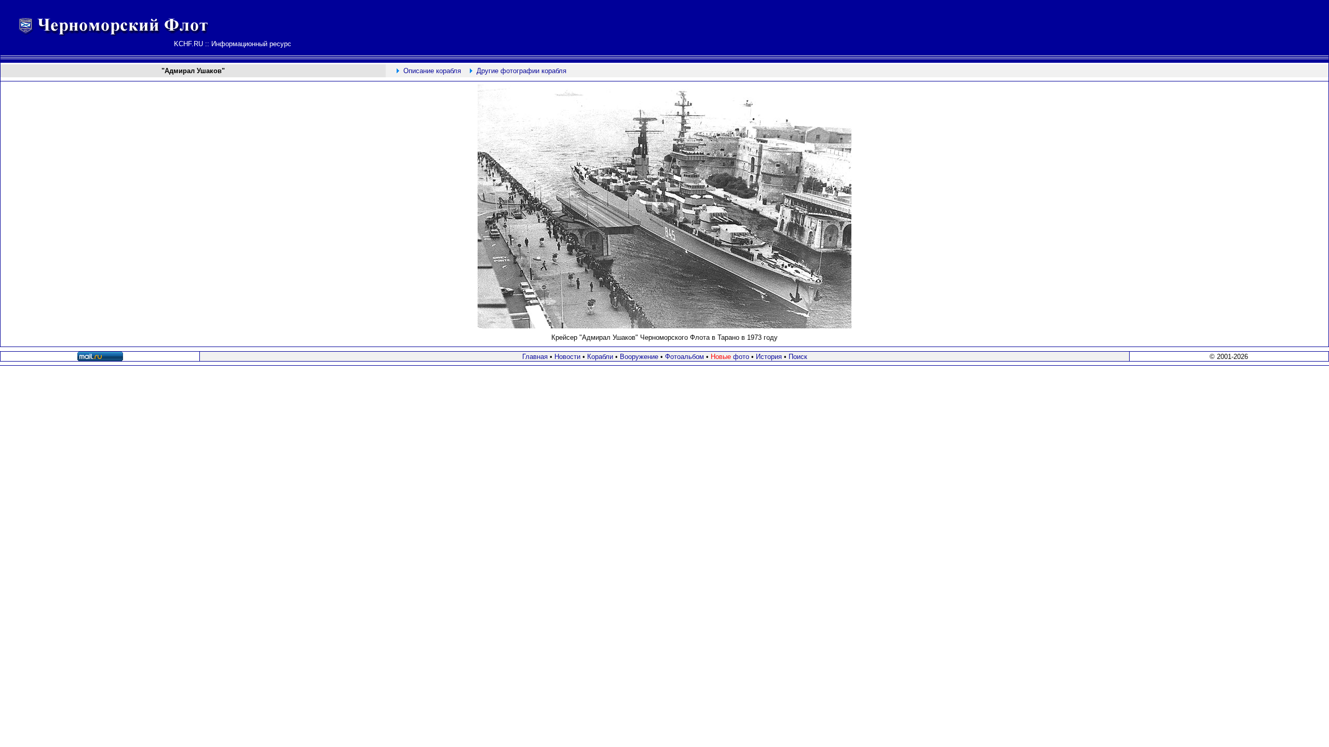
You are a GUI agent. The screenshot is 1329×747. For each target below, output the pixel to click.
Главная (535, 357)
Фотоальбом (684, 357)
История (769, 357)
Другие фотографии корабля (521, 71)
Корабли (600, 357)
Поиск (798, 357)
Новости (567, 357)
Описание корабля (432, 71)
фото (730, 357)
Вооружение (639, 357)
